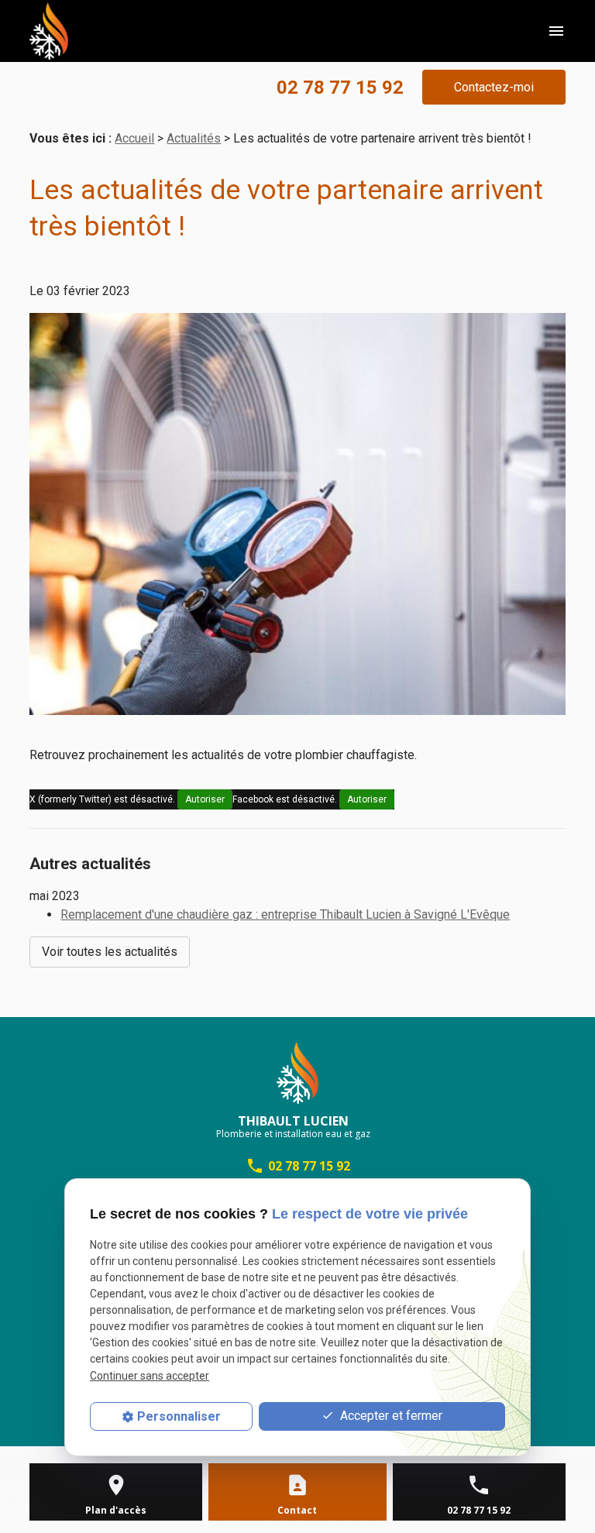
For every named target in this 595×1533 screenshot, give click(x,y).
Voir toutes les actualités (109, 951)
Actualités (194, 138)
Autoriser (205, 799)
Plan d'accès (115, 1510)
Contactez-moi (494, 87)
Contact (297, 1510)
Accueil (134, 138)
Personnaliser (179, 1416)
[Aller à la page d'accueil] (48, 31)
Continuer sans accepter (149, 1376)
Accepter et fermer (389, 1415)
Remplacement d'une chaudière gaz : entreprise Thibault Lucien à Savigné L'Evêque (285, 914)
